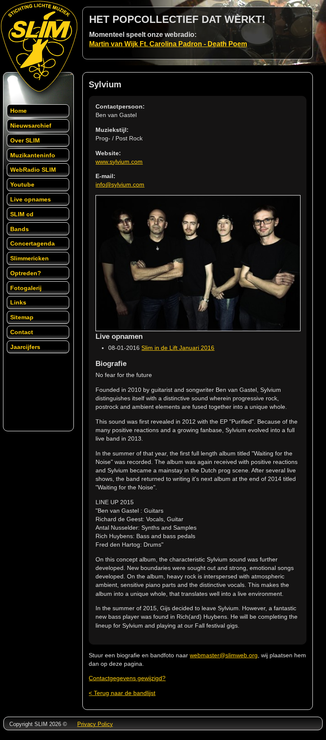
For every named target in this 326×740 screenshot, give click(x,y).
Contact (21, 332)
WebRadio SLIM (33, 169)
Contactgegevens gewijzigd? (127, 678)
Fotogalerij (26, 288)
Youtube (22, 184)
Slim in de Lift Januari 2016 (177, 347)
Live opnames (30, 199)
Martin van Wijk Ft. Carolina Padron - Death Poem (168, 43)
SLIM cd (22, 214)
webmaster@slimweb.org (224, 655)
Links (18, 302)
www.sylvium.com (119, 161)
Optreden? (25, 273)
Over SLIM (25, 140)
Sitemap (22, 317)
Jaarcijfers (25, 346)
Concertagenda (32, 243)
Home (18, 110)
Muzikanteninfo (32, 155)
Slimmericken (29, 258)
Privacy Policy (95, 724)
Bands (19, 229)
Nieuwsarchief (30, 125)
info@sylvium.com (120, 184)
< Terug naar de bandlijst (122, 693)
